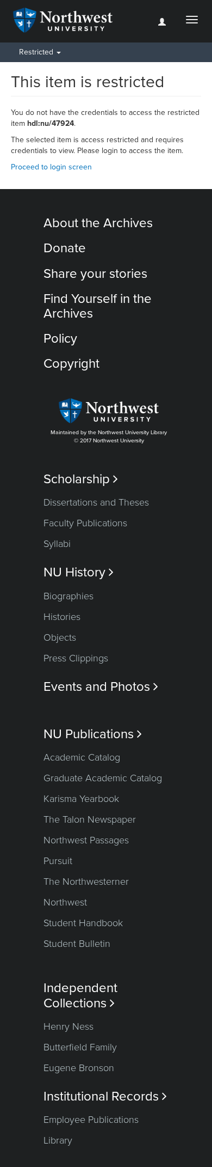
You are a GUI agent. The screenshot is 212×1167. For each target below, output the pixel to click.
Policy (60, 339)
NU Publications (92, 734)
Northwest (65, 902)
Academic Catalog (81, 757)
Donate (64, 248)
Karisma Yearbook (81, 799)
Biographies (68, 596)
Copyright (71, 364)
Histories (61, 617)
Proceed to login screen (51, 167)
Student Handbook (83, 923)
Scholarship (80, 479)
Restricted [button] (37, 52)
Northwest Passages (86, 840)
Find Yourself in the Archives (97, 306)
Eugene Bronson (78, 1068)
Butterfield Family (80, 1047)
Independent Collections (80, 995)
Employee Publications (91, 1120)
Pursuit (57, 861)
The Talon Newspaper (89, 819)
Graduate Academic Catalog (102, 778)
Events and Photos (100, 687)
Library (57, 1140)
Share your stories (95, 274)
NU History (78, 572)
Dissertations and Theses (96, 502)
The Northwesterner (86, 882)
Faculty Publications (85, 523)
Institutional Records (105, 1096)
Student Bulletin (76, 944)
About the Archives (98, 223)
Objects (59, 637)
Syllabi (57, 544)
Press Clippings (75, 658)
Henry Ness (68, 1026)
